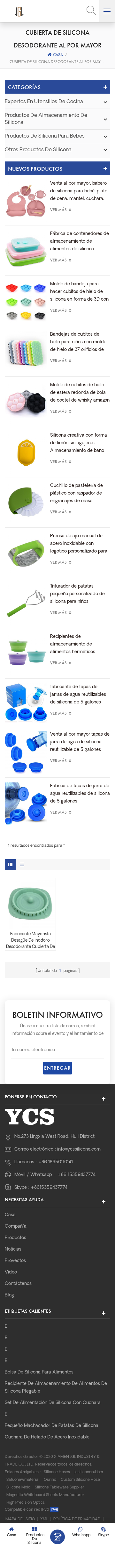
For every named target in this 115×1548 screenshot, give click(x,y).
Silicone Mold (18, 1487)
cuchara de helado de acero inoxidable (47, 1437)
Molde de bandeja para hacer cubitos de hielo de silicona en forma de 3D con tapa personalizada (79, 292)
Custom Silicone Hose (80, 1480)
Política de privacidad (77, 1519)
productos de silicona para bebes (45, 136)
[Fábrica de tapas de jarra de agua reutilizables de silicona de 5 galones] (26, 803)
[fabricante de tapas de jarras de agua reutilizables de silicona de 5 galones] (26, 703)
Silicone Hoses (57, 1472)
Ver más (61, 209)
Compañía (16, 1226)
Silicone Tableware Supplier (59, 1487)
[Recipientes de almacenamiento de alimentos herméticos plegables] (26, 654)
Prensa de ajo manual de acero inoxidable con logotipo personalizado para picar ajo (78, 544)
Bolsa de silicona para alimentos (39, 1372)
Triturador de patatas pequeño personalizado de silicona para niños (77, 594)
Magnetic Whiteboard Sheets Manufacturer (45, 1495)
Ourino (50, 1480)
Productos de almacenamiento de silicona (46, 119)
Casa (58, 54)
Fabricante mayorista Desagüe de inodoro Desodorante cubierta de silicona (30, 941)
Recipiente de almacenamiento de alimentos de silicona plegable (56, 1387)
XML (44, 1519)
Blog (9, 1295)
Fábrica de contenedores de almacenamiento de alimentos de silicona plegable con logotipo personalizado (79, 242)
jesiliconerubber (88, 1472)
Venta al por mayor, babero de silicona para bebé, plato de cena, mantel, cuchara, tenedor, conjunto (78, 192)
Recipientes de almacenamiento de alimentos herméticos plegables (72, 645)
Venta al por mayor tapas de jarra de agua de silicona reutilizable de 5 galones (80, 742)
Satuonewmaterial (22, 1480)
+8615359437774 (49, 1187)
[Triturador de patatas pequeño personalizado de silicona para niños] (26, 604)
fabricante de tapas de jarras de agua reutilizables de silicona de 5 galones (78, 695)
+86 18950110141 (55, 1162)
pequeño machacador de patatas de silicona (51, 1425)
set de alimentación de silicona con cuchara (53, 1403)
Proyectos (15, 1261)
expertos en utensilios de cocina (44, 101)
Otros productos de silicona (38, 150)
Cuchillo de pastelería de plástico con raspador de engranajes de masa (76, 493)
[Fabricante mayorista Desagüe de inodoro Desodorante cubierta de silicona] (30, 903)
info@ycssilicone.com (79, 1149)
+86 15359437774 (76, 1175)
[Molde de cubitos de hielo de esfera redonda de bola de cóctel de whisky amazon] (26, 403)
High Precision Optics (25, 1503)
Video (11, 1272)
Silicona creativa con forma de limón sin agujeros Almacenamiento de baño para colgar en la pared (78, 444)
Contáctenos (18, 1283)
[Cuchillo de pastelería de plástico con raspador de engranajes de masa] (26, 503)
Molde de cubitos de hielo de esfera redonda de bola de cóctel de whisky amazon (80, 393)
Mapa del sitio (20, 1519)
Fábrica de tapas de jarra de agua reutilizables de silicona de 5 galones (80, 794)
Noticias (13, 1249)
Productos (15, 1238)
